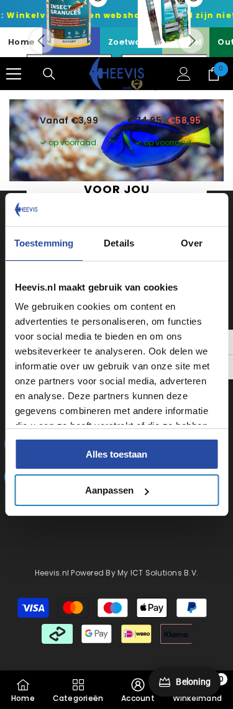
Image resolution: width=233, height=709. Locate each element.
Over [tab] (191, 243)
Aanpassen (109, 490)
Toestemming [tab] (43, 243)
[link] (138, 690)
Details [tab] (119, 243)
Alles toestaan (116, 454)
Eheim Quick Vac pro (164, 86)
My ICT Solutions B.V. (157, 572)
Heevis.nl (53, 572)
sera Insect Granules (69, 86)
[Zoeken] (49, 73)
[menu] (13, 73)
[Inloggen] (184, 74)
